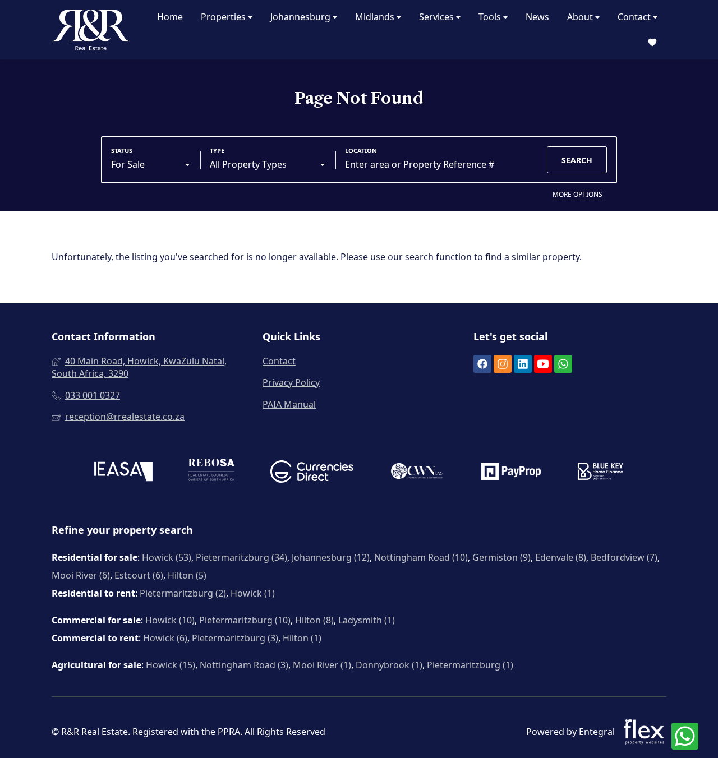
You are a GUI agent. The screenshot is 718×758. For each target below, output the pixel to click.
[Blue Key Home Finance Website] (600, 472)
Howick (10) (170, 620)
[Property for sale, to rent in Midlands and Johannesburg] (91, 29)
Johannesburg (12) (331, 557)
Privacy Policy (291, 382)
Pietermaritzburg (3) (235, 638)
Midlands (376, 17)
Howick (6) (165, 638)
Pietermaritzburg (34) (241, 557)
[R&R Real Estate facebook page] (482, 364)
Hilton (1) (302, 638)
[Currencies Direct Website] (311, 473)
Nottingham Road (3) (244, 665)
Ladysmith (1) (366, 620)
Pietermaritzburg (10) (245, 620)
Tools (490, 17)
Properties (224, 17)
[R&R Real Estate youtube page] (543, 364)
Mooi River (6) (81, 575)
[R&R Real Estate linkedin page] (523, 364)
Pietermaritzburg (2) (183, 593)
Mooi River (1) (322, 665)
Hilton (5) (187, 575)
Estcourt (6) (138, 575)
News (537, 17)
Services (437, 17)
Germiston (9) (501, 557)
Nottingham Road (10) (421, 557)
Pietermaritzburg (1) (470, 665)
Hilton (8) (314, 620)
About (581, 17)
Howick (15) (170, 665)
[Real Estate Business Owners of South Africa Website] (211, 473)
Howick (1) (253, 593)
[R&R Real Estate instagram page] (503, 364)
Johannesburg (301, 17)
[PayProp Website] (511, 473)
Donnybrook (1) (389, 665)
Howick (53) (166, 557)
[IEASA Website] (123, 472)
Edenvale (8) (560, 557)
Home (170, 17)
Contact (635, 17)
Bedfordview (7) (624, 557)
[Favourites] (652, 42)
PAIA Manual (289, 404)
